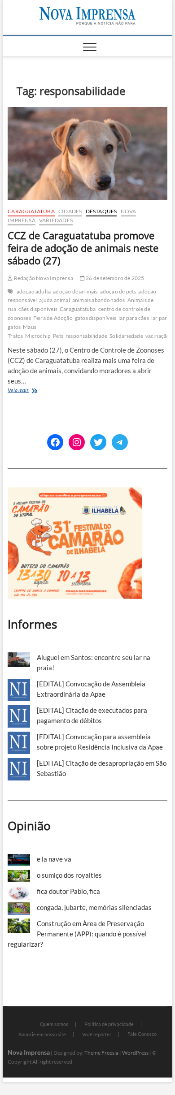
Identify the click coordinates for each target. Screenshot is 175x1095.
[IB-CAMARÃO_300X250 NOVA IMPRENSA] (75, 492)
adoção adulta (34, 291)
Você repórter (96, 1034)
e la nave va (54, 859)
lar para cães (133, 318)
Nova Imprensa (29, 1052)
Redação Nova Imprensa (43, 278)
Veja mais (34, 391)
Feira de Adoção (53, 318)
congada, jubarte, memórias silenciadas (94, 907)
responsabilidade (86, 335)
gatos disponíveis (95, 318)
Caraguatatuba (31, 211)
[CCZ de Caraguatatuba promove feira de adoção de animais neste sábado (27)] (87, 153)
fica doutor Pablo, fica (68, 891)
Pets (58, 335)
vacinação (157, 335)
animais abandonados (98, 300)
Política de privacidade (109, 1024)
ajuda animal (54, 300)
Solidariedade (126, 335)
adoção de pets (118, 291)
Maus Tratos (22, 331)
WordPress (135, 1052)
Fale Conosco (142, 1034)
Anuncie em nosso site (42, 1034)
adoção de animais (75, 291)
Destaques (101, 211)
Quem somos (54, 1024)
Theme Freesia (101, 1052)
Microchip (38, 335)
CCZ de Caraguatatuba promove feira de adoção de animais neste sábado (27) (83, 247)
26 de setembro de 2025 (114, 278)
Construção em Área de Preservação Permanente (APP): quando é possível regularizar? (77, 933)
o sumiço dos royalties (69, 875)
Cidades (70, 211)
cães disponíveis (37, 309)
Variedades (56, 220)
